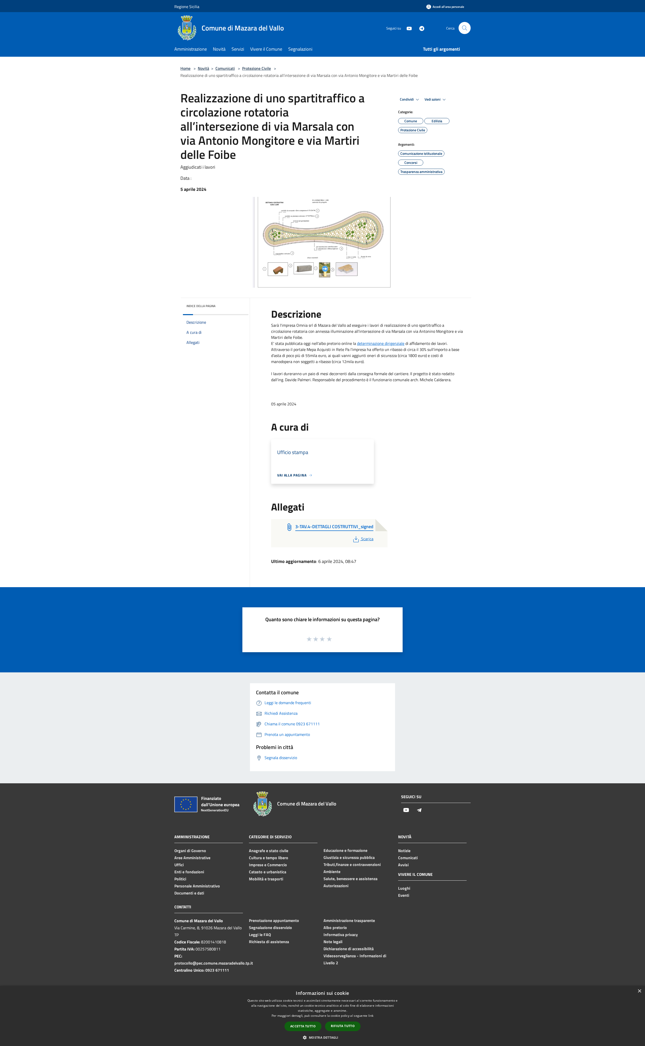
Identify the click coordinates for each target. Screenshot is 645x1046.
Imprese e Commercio (268, 865)
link (370, 1015)
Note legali (333, 942)
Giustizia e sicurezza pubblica (349, 857)
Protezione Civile (256, 68)
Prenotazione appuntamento (274, 920)
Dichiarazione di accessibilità (349, 949)
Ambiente (332, 872)
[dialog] (322, 1016)
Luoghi (404, 888)
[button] (322, 1037)
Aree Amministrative (192, 858)
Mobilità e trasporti (266, 879)
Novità (203, 68)
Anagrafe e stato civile (268, 851)
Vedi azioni (433, 99)
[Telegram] (420, 27)
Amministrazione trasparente (349, 920)
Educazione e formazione (345, 850)
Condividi (407, 99)
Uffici (179, 865)
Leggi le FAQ (260, 935)
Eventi (403, 895)
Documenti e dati (189, 893)
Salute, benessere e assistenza (350, 879)
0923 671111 (217, 970)
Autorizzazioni (336, 886)
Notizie (404, 851)
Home (185, 68)
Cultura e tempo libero (268, 858)
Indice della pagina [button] (200, 306)
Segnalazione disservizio (270, 927)
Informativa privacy (341, 935)
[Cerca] (465, 28)
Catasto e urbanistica (267, 872)
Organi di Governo (190, 851)
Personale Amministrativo (197, 886)
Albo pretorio (335, 927)
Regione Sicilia (186, 7)
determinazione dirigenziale (380, 343)
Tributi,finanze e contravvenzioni (352, 864)
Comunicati (225, 68)
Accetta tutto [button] (303, 1026)
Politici (180, 879)
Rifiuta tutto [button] (343, 1026)
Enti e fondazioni (189, 872)
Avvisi (403, 865)
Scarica (367, 539)
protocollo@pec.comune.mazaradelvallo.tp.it (213, 963)
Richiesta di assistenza (269, 942)
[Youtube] (407, 27)
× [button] (639, 991)
